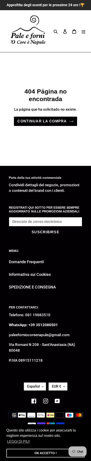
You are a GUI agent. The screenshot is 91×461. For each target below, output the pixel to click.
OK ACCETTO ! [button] (45, 453)
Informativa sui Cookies (30, 274)
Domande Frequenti (26, 261)
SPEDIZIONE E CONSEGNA (32, 287)
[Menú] (83, 31)
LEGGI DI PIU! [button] (18, 441)
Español (33, 386)
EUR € (56, 386)
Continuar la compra (42, 121)
